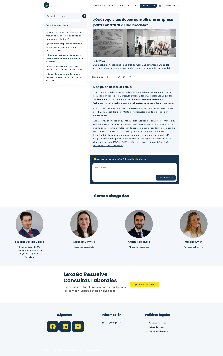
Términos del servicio (158, 323)
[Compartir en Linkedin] (124, 77)
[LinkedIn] (65, 326)
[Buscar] (84, 16)
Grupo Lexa (123, 6)
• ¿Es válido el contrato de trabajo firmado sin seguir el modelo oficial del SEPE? (64, 77)
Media (135, 6)
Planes (111, 6)
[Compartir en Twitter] (118, 77)
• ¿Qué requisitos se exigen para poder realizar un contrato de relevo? (65, 68)
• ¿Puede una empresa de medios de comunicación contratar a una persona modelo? (65, 47)
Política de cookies (157, 327)
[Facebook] (53, 326)
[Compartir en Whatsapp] (129, 77)
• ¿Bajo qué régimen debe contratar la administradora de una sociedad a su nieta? (64, 58)
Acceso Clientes (170, 6)
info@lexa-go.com (113, 323)
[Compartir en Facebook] (113, 77)
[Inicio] (46, 6)
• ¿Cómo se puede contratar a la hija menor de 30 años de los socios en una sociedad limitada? (64, 35)
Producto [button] (98, 6)
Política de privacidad (158, 331)
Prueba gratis (148, 6)
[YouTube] (78, 326)
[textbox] (134, 172)
